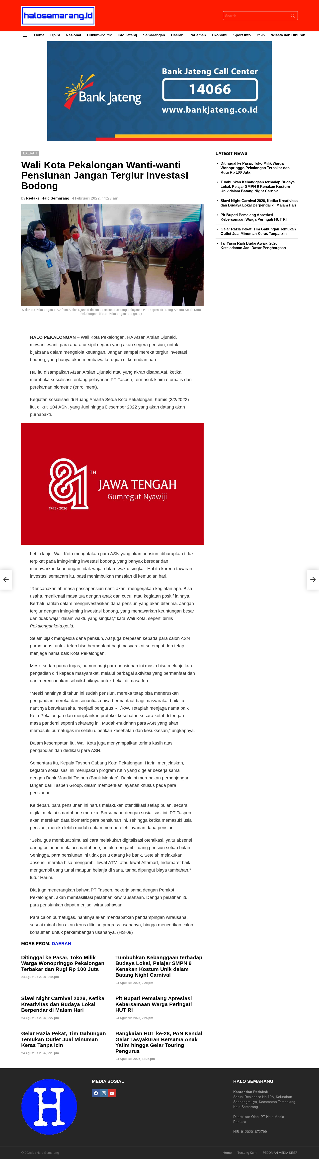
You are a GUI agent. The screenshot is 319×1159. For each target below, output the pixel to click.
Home (39, 35)
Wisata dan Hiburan (288, 35)
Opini (55, 35)
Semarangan (154, 35)
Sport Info (242, 35)
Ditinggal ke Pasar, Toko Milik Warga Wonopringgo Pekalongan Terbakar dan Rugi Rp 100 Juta (62, 963)
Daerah (177, 35)
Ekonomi (219, 35)
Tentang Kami (247, 1153)
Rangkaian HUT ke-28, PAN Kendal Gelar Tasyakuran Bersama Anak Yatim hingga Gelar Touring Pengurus (158, 1042)
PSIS (261, 35)
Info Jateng (127, 35)
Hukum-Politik (99, 35)
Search (293, 16)
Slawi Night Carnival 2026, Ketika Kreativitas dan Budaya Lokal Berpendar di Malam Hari (62, 1004)
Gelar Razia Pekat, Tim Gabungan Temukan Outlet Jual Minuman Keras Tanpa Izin (63, 1039)
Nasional (73, 35)
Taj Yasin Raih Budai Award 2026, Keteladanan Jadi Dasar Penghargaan (253, 245)
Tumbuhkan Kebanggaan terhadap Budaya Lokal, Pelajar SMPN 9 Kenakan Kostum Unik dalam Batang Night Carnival (158, 966)
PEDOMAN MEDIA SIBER (280, 1153)
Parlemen (197, 35)
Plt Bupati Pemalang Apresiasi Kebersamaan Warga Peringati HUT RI (153, 1004)
